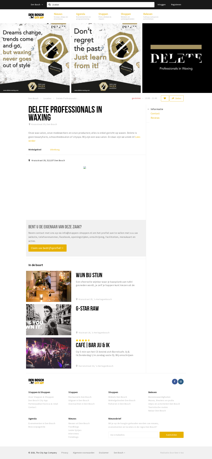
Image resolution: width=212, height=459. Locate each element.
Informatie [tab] (157, 109)
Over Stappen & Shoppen (41, 397)
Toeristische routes (158, 407)
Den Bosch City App (38, 400)
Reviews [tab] (155, 117)
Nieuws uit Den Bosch (79, 423)
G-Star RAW (87, 308)
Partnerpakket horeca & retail (43, 403)
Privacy (64, 452)
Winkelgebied (34, 149)
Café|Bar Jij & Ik (93, 345)
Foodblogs (73, 426)
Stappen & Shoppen (39, 392)
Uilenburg (55, 149)
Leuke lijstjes (75, 430)
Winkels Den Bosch (117, 397)
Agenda (32, 418)
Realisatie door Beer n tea (172, 452)
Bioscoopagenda (36, 426)
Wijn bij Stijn (89, 275)
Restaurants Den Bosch (80, 397)
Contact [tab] (155, 113)
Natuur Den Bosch (157, 410)
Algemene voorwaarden (84, 452)
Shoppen (113, 392)
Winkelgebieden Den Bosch (121, 400)
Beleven (152, 392)
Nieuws (72, 418)
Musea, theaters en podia (161, 400)
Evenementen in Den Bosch (41, 423)
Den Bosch (36, 4)
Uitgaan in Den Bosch (78, 400)
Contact (32, 407)
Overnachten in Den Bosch (81, 403)
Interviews (73, 433)
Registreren (176, 4)
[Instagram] (181, 381)
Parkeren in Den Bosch (119, 403)
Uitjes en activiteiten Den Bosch (164, 403)
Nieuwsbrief (114, 418)
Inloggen (162, 4)
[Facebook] (175, 381)
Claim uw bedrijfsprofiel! (46, 248)
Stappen (73, 392)
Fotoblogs (73, 437)
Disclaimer (103, 452)
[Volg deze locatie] (165, 98)
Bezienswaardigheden (159, 397)
